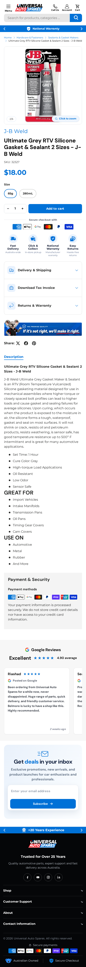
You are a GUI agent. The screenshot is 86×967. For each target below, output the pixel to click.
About (8, 913)
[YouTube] (38, 877)
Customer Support (17, 901)
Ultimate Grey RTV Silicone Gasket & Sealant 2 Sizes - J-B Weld (45, 40)
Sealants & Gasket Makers (63, 37)
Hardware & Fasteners (30, 37)
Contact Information (19, 924)
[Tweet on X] (18, 343)
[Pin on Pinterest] (34, 343)
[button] (77, 7)
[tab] (13, 356)
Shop (7, 890)
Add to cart (55, 208)
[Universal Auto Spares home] (43, 844)
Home (8, 37)
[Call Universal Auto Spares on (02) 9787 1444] (55, 7)
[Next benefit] (81, 29)
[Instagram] (48, 877)
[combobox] (43, 18)
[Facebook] (27, 877)
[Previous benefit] (4, 29)
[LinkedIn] (59, 877)
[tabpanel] (43, 465)
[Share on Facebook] (26, 343)
